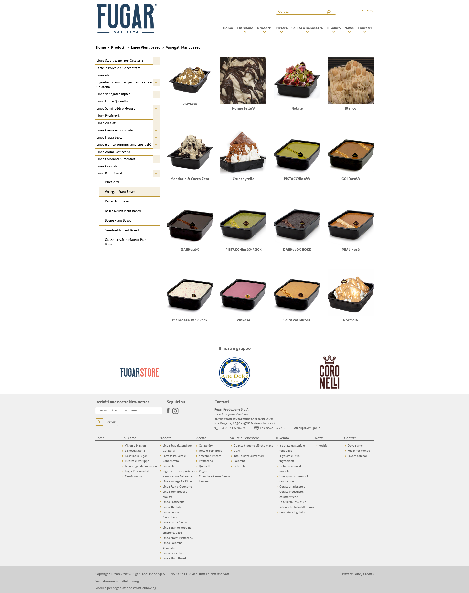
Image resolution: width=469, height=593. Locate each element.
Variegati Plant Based (120, 192)
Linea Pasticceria (108, 116)
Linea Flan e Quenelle (112, 101)
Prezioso (189, 104)
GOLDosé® (350, 178)
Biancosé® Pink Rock (189, 320)
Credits (368, 574)
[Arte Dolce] (234, 372)
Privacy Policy (352, 574)
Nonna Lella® (243, 108)
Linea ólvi (103, 75)
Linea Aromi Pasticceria (113, 152)
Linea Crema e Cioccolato (114, 130)
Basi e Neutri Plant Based (123, 211)
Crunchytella (243, 178)
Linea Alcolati (106, 123)
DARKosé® (190, 249)
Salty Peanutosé (296, 320)
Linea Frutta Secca (109, 137)
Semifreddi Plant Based (122, 230)
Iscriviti (110, 422)
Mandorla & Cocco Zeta (190, 178)
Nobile (297, 108)
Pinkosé (243, 320)
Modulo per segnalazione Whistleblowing (125, 588)
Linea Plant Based (109, 173)
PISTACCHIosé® (297, 178)
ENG (370, 10)
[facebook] (168, 409)
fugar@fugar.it (309, 428)
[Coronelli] (329, 372)
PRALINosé (351, 249)
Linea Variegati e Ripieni (114, 94)
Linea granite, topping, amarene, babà (124, 145)
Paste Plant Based (117, 201)
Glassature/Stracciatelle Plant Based (126, 242)
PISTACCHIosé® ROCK (243, 249)
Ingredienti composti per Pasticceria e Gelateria (124, 84)
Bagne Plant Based (118, 220)
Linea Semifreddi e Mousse (115, 108)
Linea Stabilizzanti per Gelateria (119, 61)
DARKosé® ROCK (297, 249)
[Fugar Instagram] (175, 410)
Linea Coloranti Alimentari (115, 159)
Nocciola (350, 320)
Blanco (350, 108)
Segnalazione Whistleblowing (117, 581)
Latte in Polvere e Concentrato (118, 68)
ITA (361, 10)
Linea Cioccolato (108, 166)
